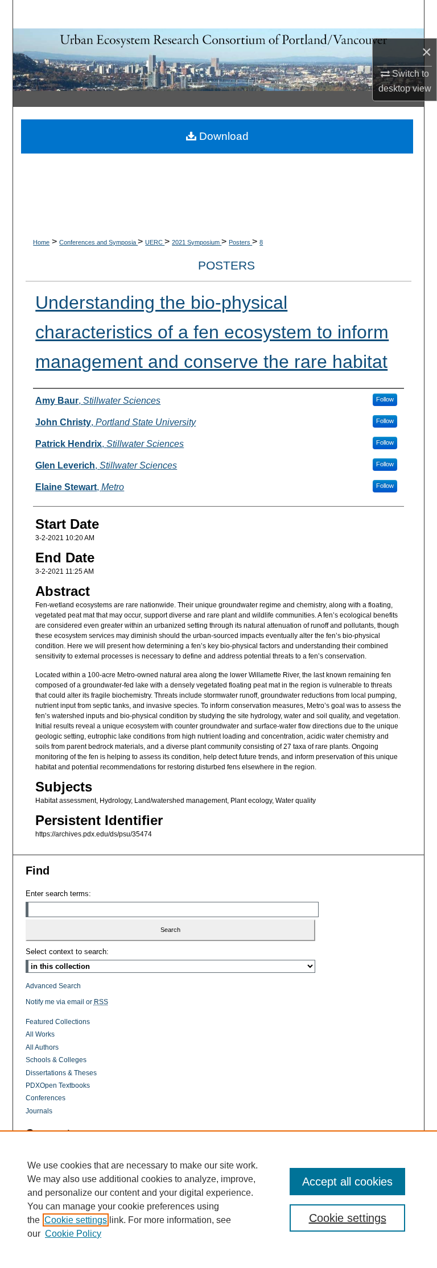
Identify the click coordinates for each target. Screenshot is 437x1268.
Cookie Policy (73, 1233)
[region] (218, 1199)
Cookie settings (75, 1220)
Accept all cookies (347, 1181)
